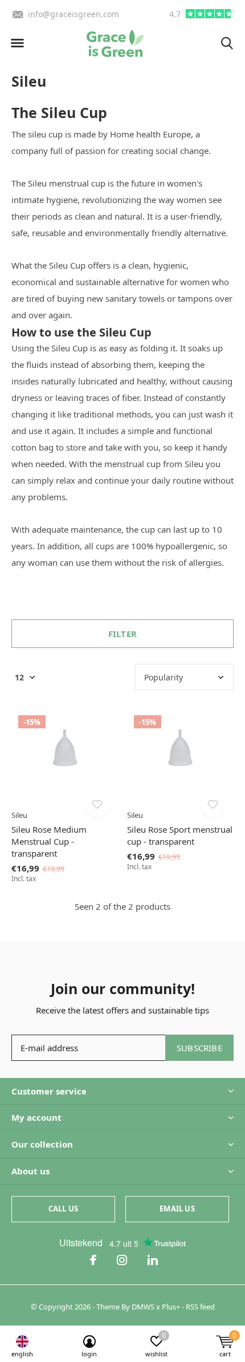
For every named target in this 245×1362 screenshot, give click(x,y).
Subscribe (199, 1047)
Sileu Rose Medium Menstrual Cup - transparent (49, 841)
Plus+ (171, 1307)
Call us (63, 1208)
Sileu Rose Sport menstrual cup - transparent (179, 835)
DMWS (143, 1307)
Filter (122, 633)
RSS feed (200, 1307)
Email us (177, 1208)
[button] (17, 43)
